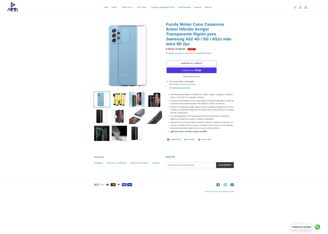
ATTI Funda (214, 191)
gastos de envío (175, 53)
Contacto (156, 163)
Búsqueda (98, 163)
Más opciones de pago (191, 76)
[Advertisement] (77, 215)
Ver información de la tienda (179, 88)
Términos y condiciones (116, 163)
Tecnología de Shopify (226, 191)
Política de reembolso (139, 163)
